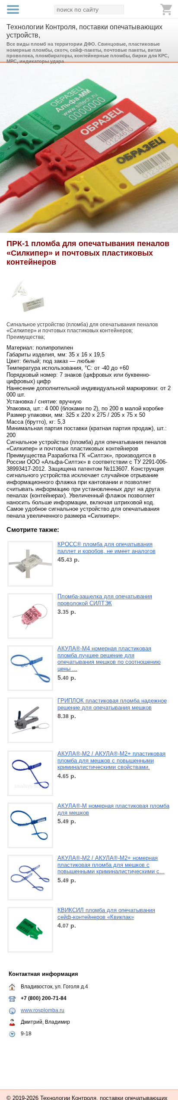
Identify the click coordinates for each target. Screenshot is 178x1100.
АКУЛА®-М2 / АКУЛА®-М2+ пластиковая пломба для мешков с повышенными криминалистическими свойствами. (111, 760)
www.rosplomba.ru (42, 1010)
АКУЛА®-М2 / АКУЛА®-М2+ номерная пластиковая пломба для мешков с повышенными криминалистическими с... (111, 865)
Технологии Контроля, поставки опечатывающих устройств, (84, 31)
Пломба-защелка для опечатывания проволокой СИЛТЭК (104, 599)
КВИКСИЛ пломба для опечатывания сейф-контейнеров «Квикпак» (106, 913)
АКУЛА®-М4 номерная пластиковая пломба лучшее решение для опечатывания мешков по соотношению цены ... (109, 658)
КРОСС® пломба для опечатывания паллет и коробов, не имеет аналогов (106, 547)
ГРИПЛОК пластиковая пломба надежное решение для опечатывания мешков (112, 704)
